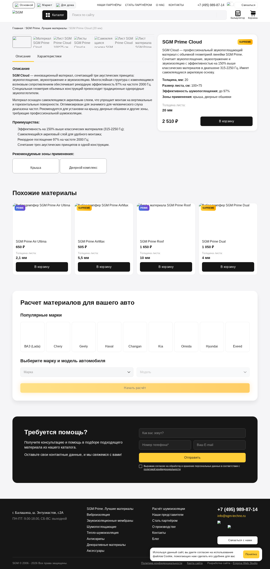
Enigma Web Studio (245, 563)
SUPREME (84, 208)
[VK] (232, 527)
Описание (23, 56)
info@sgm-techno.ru (231, 516)
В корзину (226, 121)
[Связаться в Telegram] (230, 5)
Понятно (251, 554)
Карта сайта (195, 563)
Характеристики (49, 56)
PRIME (20, 208)
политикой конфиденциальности (162, 469)
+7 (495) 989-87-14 (210, 5)
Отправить (192, 457)
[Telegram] (221, 527)
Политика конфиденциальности (161, 563)
